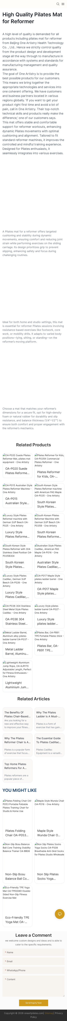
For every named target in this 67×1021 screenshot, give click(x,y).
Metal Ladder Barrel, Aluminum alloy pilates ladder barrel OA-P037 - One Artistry (17, 652)
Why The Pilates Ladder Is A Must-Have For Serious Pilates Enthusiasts (47, 714)
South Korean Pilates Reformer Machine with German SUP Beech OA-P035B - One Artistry (49, 534)
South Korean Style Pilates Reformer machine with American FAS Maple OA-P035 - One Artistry (49, 504)
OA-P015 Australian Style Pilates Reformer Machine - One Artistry (16, 501)
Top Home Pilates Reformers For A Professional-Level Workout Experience (16, 766)
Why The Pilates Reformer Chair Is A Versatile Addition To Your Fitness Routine (17, 740)
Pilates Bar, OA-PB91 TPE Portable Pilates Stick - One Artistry (48, 648)
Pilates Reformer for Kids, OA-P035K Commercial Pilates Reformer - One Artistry (48, 474)
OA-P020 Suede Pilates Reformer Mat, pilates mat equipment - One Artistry (17, 471)
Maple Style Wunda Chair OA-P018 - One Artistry (49, 833)
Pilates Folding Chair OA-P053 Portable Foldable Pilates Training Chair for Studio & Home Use (17, 833)
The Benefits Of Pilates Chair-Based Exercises (16, 714)
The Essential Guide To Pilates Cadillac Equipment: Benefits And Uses (48, 740)
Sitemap (49, 1013)
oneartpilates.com (33, 1013)
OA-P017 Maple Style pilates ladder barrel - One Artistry (47, 591)
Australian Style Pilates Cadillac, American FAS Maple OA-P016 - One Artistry (48, 565)
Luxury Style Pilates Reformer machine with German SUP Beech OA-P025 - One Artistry (17, 534)
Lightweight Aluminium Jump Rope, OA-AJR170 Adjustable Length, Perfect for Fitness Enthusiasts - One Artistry (16, 685)
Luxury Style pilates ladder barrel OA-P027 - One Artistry (48, 622)
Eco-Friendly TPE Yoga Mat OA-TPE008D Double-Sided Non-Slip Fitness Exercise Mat (17, 920)
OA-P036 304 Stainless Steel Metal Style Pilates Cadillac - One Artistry (16, 622)
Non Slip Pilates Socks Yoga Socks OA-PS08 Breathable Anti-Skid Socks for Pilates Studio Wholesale (48, 877)
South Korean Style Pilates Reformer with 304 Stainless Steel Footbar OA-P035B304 (15, 565)
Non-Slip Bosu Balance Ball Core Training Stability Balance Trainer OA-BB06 (17, 877)
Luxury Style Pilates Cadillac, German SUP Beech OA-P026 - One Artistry (17, 595)
